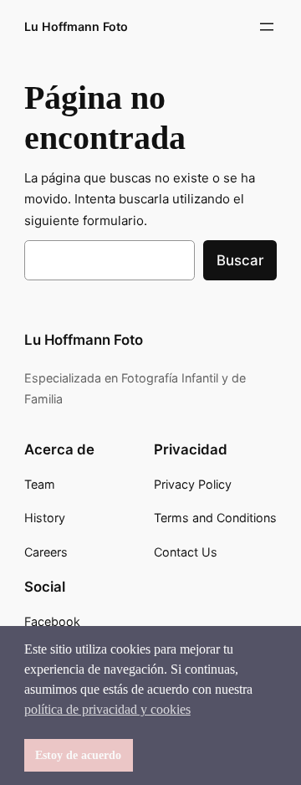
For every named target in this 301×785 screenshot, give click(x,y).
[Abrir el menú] (267, 27)
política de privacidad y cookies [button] (107, 709)
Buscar (240, 260)
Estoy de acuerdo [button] (78, 755)
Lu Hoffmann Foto (76, 26)
